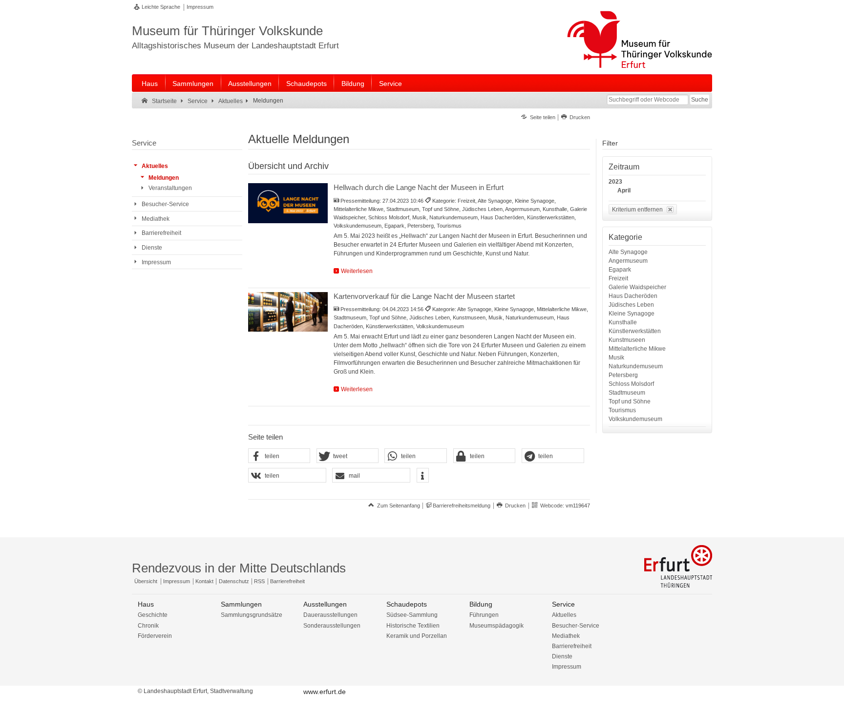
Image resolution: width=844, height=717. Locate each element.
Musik (616, 357)
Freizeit (618, 278)
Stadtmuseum (627, 392)
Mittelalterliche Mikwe (637, 348)
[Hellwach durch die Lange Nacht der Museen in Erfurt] (288, 203)
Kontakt (204, 581)
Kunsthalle (623, 322)
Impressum (200, 7)
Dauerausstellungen (330, 615)
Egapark (620, 269)
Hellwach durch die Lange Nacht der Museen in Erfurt (419, 187)
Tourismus (622, 410)
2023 (615, 181)
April (624, 190)
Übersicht (145, 581)
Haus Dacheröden (633, 296)
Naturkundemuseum (636, 366)
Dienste (562, 656)
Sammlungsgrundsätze (251, 615)
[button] (279, 456)
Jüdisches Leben (631, 304)
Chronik (148, 625)
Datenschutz (234, 581)
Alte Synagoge (628, 252)
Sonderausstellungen (331, 625)
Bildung (352, 83)
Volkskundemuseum (635, 419)
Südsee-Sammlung (412, 615)
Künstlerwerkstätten (635, 331)
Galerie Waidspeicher (637, 287)
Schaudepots (306, 83)
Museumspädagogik (496, 625)
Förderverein (155, 636)
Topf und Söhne (630, 401)
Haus (150, 83)
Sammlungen (192, 83)
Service (390, 83)
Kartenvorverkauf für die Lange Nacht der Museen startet (424, 296)
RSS (259, 581)
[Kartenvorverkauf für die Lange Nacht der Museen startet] (288, 312)
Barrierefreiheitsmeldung (461, 505)
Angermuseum (628, 260)
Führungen (484, 615)
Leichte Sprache (161, 7)
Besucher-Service (575, 625)
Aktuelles (564, 615)
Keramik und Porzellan (416, 636)
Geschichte (153, 615)
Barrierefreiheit (287, 581)
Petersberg (623, 375)
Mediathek (566, 636)
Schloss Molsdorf (631, 383)
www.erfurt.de (324, 692)
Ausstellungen (250, 83)
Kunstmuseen (627, 340)
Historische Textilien (413, 625)
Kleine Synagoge (631, 313)
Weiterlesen (357, 271)
